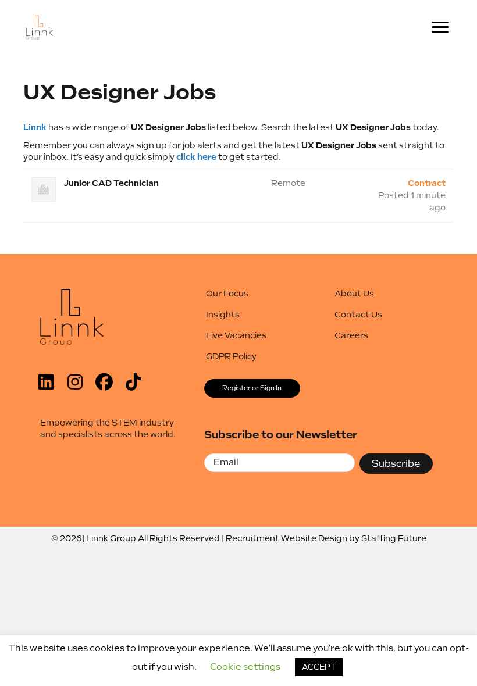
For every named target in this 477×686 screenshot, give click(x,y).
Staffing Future (393, 538)
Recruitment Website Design (286, 538)
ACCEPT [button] (319, 667)
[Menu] (440, 27)
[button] (46, 382)
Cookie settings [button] (245, 667)
